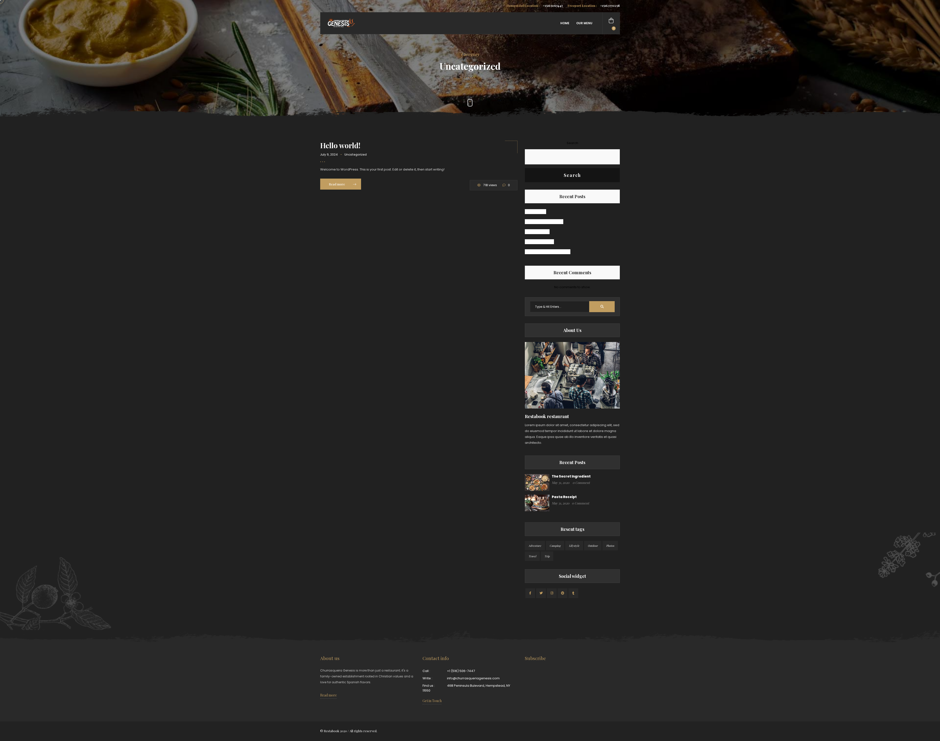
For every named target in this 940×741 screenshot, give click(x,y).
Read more (337, 184)
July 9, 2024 (329, 154)
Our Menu (584, 23)
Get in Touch (432, 700)
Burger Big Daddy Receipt (547, 251)
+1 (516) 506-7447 (461, 671)
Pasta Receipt (537, 231)
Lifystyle (574, 545)
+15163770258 (594, 5)
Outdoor (593, 545)
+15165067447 (535, 5)
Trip (547, 556)
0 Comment (581, 482)
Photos (610, 545)
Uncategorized (355, 154)
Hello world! (340, 145)
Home (564, 23)
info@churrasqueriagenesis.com (473, 678)
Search (572, 143)
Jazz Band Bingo (539, 241)
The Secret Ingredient (544, 221)
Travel (532, 556)
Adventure (535, 545)
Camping (555, 545)
